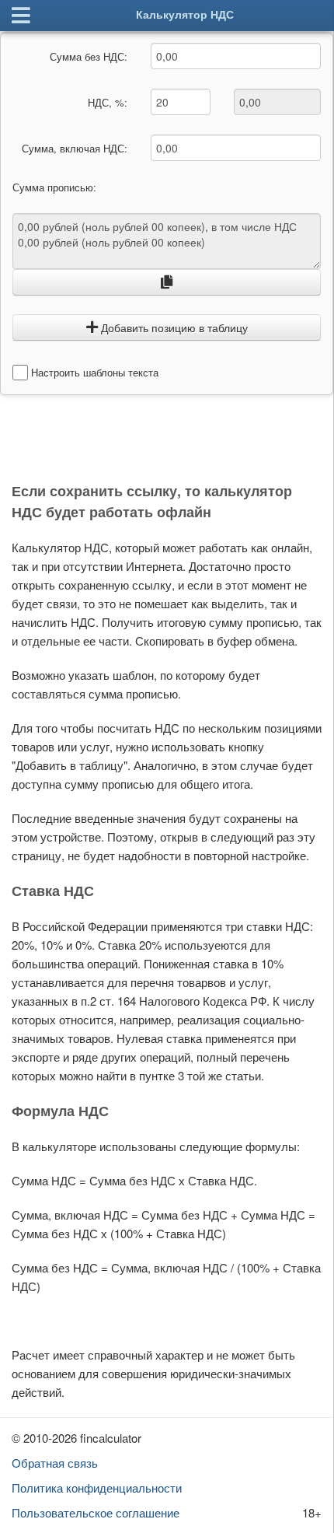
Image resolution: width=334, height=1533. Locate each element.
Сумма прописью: (54, 187)
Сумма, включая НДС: (74, 148)
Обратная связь (55, 1462)
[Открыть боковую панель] (21, 15)
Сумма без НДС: (88, 56)
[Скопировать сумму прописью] (166, 282)
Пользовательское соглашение (95, 1512)
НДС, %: (107, 102)
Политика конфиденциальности (97, 1487)
